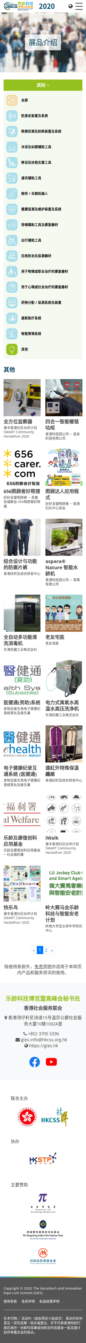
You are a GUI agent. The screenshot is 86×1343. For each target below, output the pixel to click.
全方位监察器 (18, 421)
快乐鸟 (11, 907)
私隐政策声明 (49, 1301)
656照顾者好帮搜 (22, 491)
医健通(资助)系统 (22, 702)
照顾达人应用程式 (62, 494)
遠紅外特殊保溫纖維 (62, 771)
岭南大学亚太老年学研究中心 (63, 928)
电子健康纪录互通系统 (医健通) (20, 771)
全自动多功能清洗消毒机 (20, 640)
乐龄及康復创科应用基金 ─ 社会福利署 (22, 852)
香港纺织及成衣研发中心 (22, 573)
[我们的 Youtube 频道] (51, 1062)
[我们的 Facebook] (35, 1062)
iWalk (52, 838)
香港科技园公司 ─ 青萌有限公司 (62, 581)
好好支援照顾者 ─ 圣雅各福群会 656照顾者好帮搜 (22, 501)
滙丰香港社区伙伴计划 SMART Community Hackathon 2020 (20, 431)
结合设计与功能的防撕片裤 (20, 564)
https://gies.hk (43, 1045)
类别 (42, 85)
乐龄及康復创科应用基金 (20, 841)
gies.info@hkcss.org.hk (44, 1039)
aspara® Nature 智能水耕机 (61, 567)
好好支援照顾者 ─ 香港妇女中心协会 (62, 505)
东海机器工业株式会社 (20, 649)
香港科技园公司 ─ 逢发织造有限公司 (62, 436)
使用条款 (10, 1301)
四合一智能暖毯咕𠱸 (62, 424)
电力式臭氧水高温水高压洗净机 (62, 705)
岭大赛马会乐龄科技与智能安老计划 (62, 913)
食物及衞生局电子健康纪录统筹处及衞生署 (22, 710)
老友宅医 (54, 637)
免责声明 (28, 1301)
